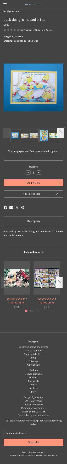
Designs (33, 377)
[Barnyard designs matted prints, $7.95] (16, 277)
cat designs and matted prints (46, 300)
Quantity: (33, 167)
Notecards (33, 381)
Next (60, 133)
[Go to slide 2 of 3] (31, 311)
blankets (33, 370)
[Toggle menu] (4, 4)
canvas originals (33, 373)
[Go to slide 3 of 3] (37, 311)
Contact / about (34, 350)
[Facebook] (5, 207)
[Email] (11, 207)
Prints (34, 384)
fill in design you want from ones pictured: (33, 151)
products (33, 388)
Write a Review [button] (45, 30)
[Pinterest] (23, 207)
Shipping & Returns (33, 354)
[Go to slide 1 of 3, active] (26, 311)
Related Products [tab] (33, 252)
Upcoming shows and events (33, 346)
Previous (6, 133)
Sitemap (33, 361)
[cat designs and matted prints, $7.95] (46, 277)
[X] (17, 207)
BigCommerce (38, 452)
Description (33, 221)
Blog (33, 357)
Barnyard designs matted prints (17, 300)
